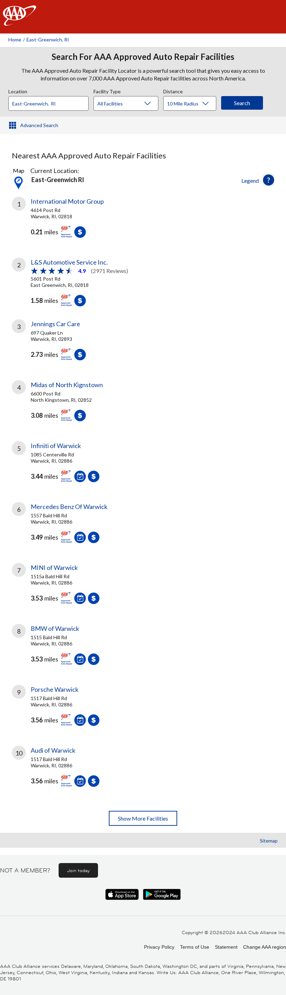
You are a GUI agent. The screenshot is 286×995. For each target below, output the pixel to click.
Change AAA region (264, 947)
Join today (78, 870)
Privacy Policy (159, 947)
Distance (173, 90)
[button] (268, 180)
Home (14, 39)
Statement (226, 947)
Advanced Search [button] (39, 125)
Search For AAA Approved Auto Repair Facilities (143, 56)
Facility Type (107, 90)
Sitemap (269, 841)
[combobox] (50, 102)
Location (17, 90)
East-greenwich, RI (48, 39)
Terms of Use (194, 947)
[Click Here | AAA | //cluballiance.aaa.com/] (19, 21)
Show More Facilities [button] (143, 818)
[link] (143, 222)
